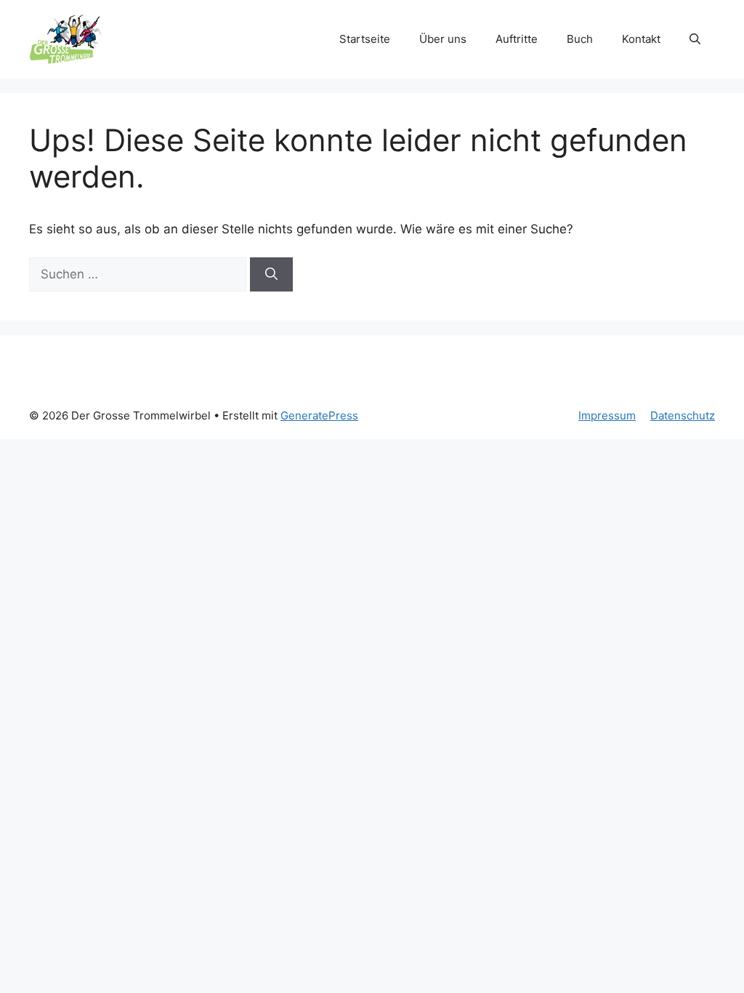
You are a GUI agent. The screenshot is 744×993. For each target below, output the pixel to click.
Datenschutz (682, 415)
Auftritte (517, 39)
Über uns (442, 39)
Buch (580, 39)
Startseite (364, 39)
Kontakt (641, 39)
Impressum (607, 415)
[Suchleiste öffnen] (695, 39)
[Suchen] (271, 274)
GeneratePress (319, 415)
